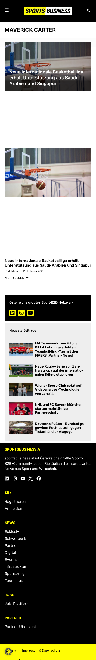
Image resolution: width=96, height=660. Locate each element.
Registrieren (15, 501)
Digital (10, 552)
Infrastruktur (15, 566)
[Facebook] (38, 478)
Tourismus (14, 580)
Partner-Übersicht (20, 626)
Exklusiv (12, 531)
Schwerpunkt (16, 538)
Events (11, 559)
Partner (11, 545)
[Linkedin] (12, 313)
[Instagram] (21, 313)
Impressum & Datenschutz (41, 650)
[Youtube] (30, 313)
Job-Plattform (17, 603)
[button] (88, 11)
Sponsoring (15, 573)
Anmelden (13, 508)
